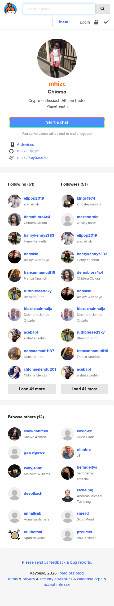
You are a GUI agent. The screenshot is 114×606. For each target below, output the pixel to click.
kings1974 (86, 198)
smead (83, 513)
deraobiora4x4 (37, 217)
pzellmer (84, 532)
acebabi (31, 332)
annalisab (32, 513)
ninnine (84, 449)
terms (13, 579)
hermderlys (87, 467)
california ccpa (90, 579)
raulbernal (33, 532)
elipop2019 (34, 198)
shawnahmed (36, 431)
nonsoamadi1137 (39, 351)
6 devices (25, 144)
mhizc (22, 151)
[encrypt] (96, 22)
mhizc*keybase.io (32, 157)
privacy (29, 579)
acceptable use (57, 584)
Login (85, 22)
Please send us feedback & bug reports (56, 562)
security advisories (56, 579)
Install (65, 22)
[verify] (106, 22)
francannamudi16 (39, 272)
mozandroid (88, 217)
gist (36, 151)
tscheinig (85, 490)
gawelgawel (35, 452)
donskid (31, 254)
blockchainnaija (38, 309)
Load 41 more (32, 389)
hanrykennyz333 (39, 235)
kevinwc (84, 431)
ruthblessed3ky (38, 291)
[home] (10, 7)
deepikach (33, 493)
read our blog (72, 573)
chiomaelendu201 (40, 369)
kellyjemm (33, 468)
